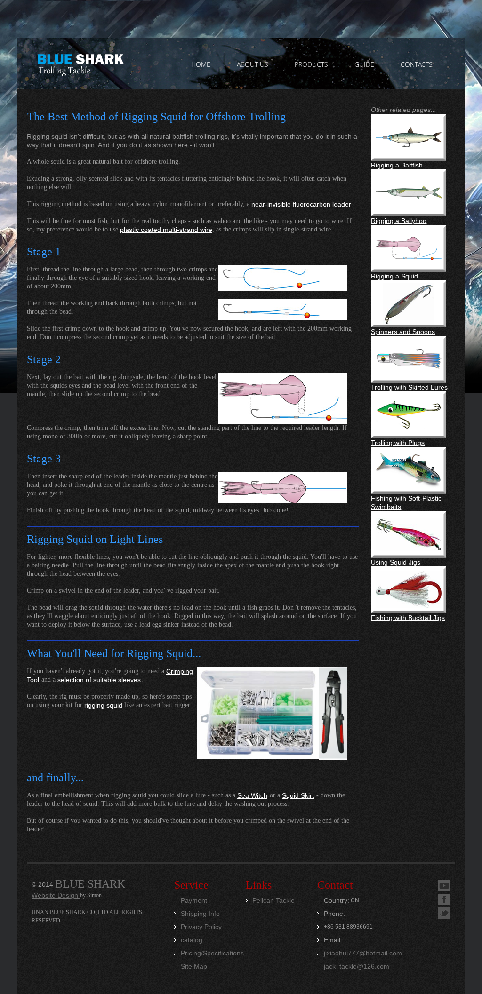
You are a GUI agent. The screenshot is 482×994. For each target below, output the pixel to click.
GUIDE (364, 64)
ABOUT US (252, 64)
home (200, 64)
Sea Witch (252, 795)
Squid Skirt (298, 795)
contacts (417, 64)
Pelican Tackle (273, 900)
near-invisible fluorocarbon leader (301, 204)
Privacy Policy (201, 926)
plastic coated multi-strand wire (166, 229)
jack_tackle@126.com (356, 966)
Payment (194, 900)
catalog (191, 940)
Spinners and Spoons (403, 331)
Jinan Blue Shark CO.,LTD (80, 63)
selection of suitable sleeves (99, 680)
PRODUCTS (311, 64)
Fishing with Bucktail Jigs (408, 617)
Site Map (194, 966)
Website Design (56, 895)
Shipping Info (200, 913)
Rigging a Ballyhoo (398, 220)
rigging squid (103, 705)
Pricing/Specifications (212, 953)
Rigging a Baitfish (397, 165)
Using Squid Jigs (395, 562)
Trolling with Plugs (398, 442)
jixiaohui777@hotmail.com (363, 953)
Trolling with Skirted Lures (409, 387)
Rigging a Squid (394, 276)
